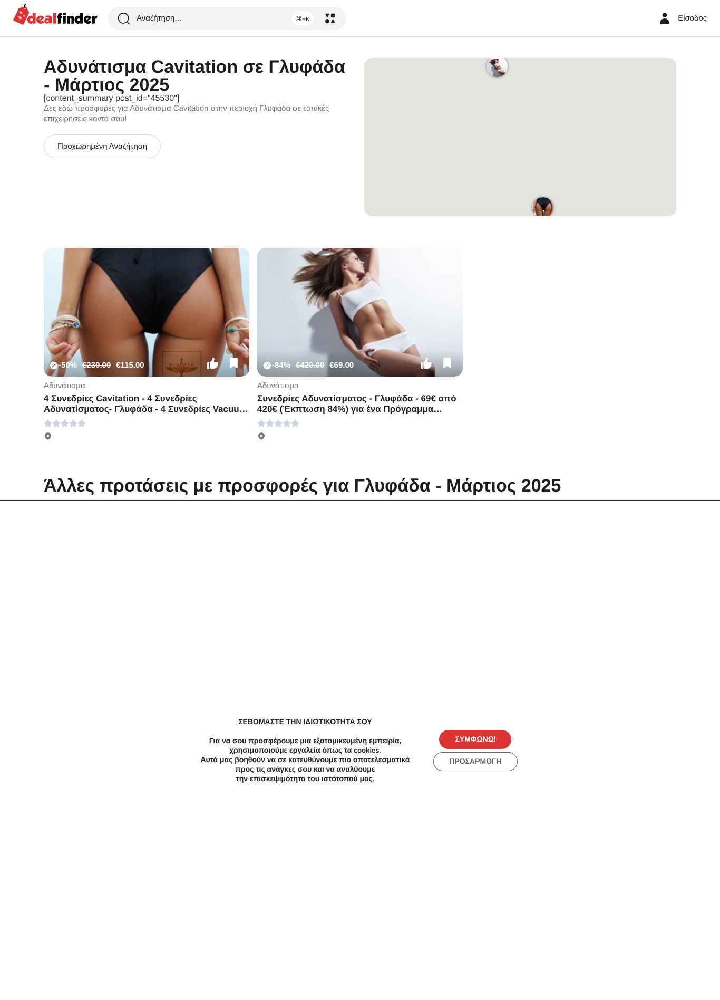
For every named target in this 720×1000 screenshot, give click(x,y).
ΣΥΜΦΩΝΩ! (475, 739)
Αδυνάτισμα (64, 385)
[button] (212, 363)
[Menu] (330, 18)
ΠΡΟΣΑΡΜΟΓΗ (475, 761)
